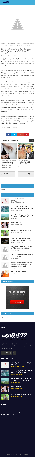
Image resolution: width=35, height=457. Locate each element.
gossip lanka (5, 317)
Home (3, 43)
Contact (26, 454)
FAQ (14, 454)
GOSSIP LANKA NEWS (14, 43)
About (19, 454)
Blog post (3, 175)
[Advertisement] (17, 435)
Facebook (29, 175)
